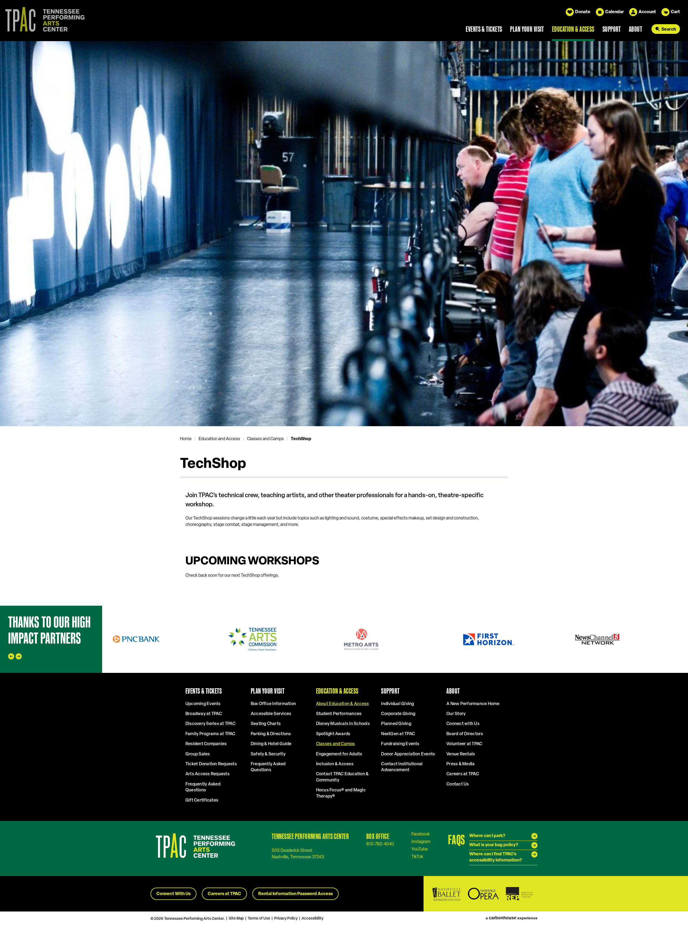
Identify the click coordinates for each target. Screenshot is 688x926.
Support (612, 29)
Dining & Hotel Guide (271, 744)
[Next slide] (678, 233)
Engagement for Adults (339, 754)
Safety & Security (268, 754)
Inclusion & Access (334, 764)
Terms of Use (259, 919)
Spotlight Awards (333, 734)
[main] (344, 323)
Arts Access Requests (207, 774)
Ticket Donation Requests (211, 764)
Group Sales (197, 754)
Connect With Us (173, 894)
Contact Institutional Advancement (401, 767)
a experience (512, 918)
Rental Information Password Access (295, 894)
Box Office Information (273, 704)
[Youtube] (419, 849)
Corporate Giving (398, 714)
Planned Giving (396, 724)
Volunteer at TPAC (464, 744)
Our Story (455, 714)
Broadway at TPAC (203, 714)
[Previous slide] (9, 233)
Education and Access (219, 439)
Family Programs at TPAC (210, 734)
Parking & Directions (271, 734)
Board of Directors (464, 734)
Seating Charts (266, 724)
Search (668, 29)
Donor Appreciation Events (408, 754)
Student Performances (339, 714)
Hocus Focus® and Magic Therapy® (341, 793)
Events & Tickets (484, 29)
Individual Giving (397, 704)
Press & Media (460, 764)
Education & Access (573, 29)
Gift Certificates (201, 800)
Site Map (236, 919)
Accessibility (312, 919)
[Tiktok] (417, 856)
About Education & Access (342, 704)
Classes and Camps (265, 439)
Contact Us (457, 784)
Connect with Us (462, 724)
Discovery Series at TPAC (210, 724)
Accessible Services (271, 714)
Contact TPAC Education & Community (342, 777)
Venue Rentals (460, 754)
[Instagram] (421, 841)
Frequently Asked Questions (202, 787)
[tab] (31, 405)
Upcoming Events (203, 704)
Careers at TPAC (462, 774)
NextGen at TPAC (398, 734)
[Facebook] (420, 834)
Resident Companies (206, 744)
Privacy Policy (286, 919)
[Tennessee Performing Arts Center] (42, 20)
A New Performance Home (472, 704)
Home (186, 439)
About (635, 29)
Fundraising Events (400, 744)
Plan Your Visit (527, 29)
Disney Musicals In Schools (343, 724)
